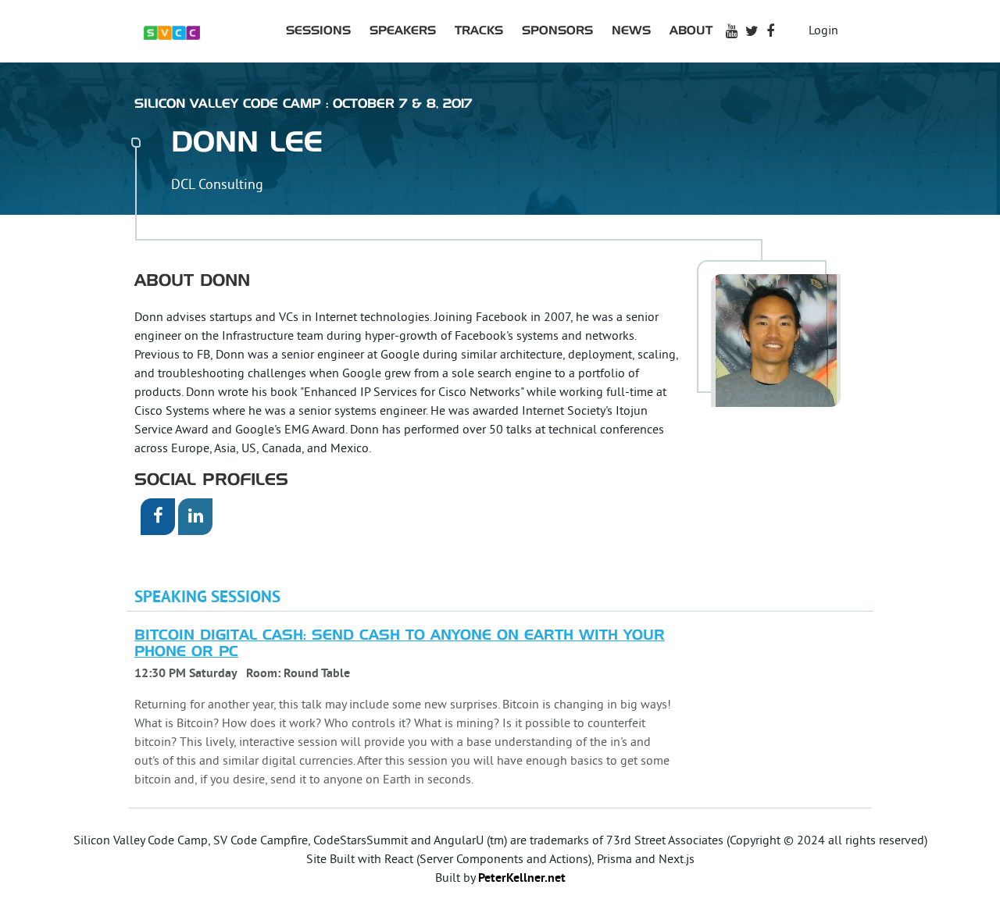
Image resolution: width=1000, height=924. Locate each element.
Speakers (403, 31)
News (631, 31)
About (691, 31)
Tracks (479, 31)
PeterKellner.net (522, 879)
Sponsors (557, 31)
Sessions (318, 31)
